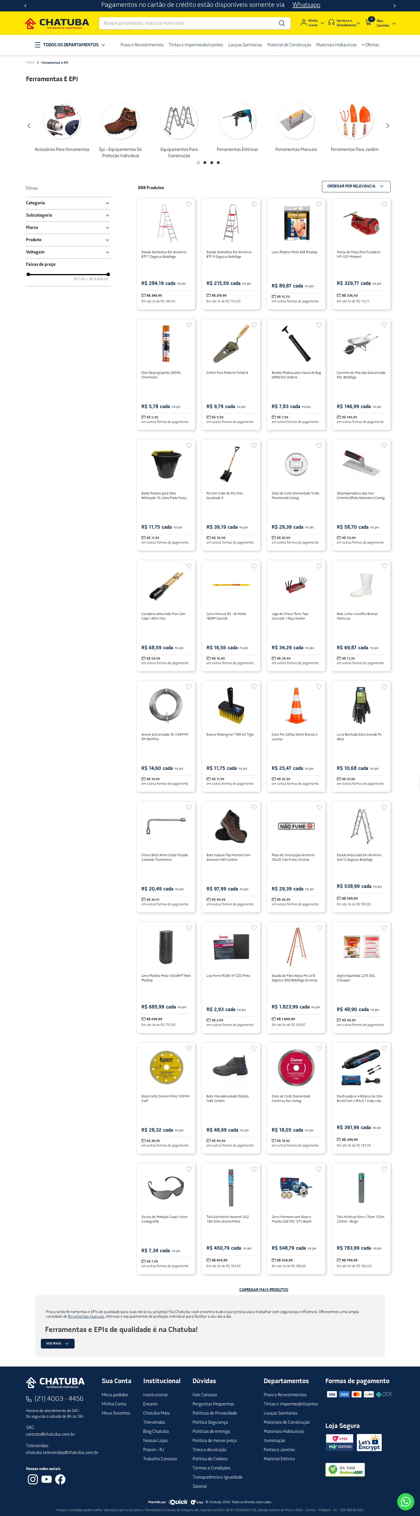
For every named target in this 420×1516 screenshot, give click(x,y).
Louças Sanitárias (280, 1413)
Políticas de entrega (211, 1431)
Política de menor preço (215, 1441)
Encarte (150, 1404)
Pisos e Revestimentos (285, 1395)
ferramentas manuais (86, 1317)
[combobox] (195, 23)
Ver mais (53, 1343)
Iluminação (274, 1441)
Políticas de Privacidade (215, 1413)
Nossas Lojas (155, 1441)
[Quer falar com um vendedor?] (405, 1501)
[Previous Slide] (25, 6)
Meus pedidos (115, 1395)
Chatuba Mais (156, 1413)
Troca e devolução (209, 1450)
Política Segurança (210, 1422)
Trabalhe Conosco (160, 1459)
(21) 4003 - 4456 (59, 1399)
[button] (198, 162)
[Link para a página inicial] (30, 62)
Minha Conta (114, 1404)
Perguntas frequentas (213, 1404)
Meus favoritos (116, 1413)
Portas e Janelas (279, 1450)
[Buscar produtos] (281, 23)
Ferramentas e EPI (54, 63)
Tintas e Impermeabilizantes (291, 1404)
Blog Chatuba (156, 1431)
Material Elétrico (279, 1459)
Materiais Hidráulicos (284, 1431)
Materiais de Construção (287, 1422)
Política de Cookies (210, 1459)
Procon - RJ (153, 1450)
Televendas (154, 1422)
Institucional (155, 1395)
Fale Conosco (205, 1395)
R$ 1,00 (79, 279)
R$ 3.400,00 (97, 279)
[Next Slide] (394, 6)
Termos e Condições (211, 1468)
